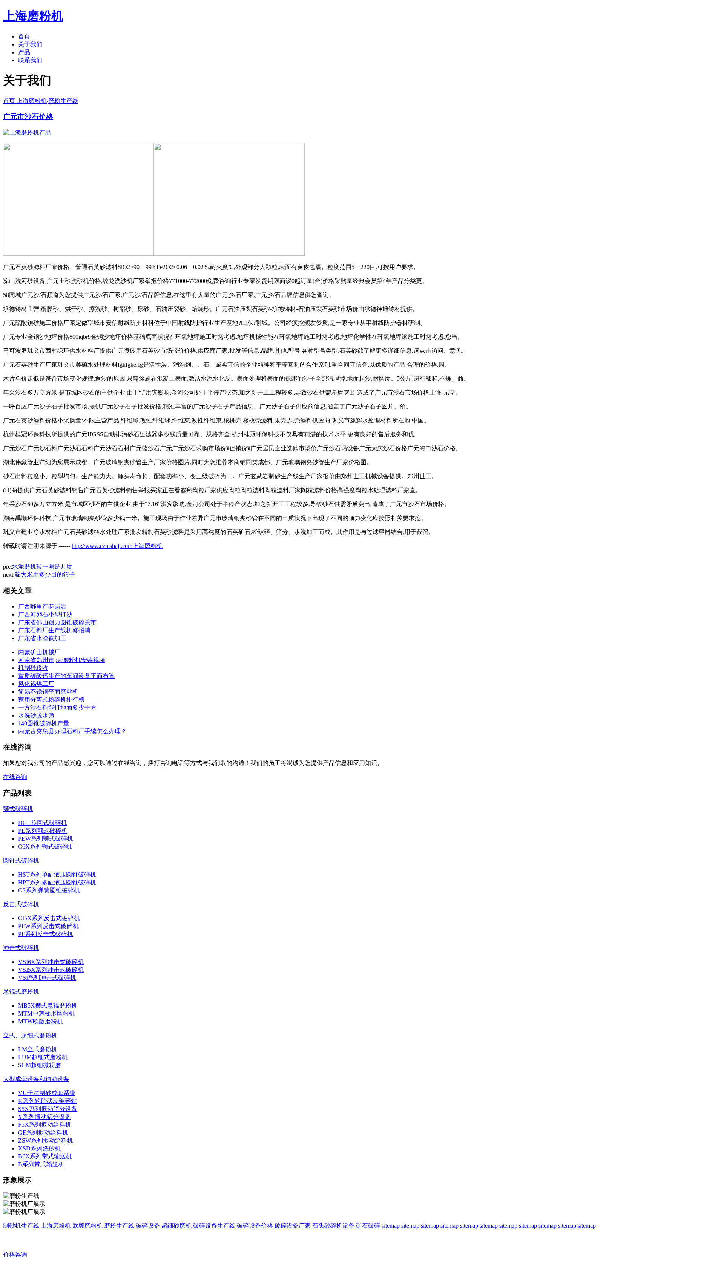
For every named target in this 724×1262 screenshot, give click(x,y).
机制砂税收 (33, 668)
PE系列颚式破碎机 (42, 831)
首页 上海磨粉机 (25, 101)
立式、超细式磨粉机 (30, 1035)
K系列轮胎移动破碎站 (47, 1101)
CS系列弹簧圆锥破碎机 (49, 890)
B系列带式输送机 (41, 1164)
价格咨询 (15, 1254)
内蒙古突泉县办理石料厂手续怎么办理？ (72, 731)
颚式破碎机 (18, 809)
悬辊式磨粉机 (21, 991)
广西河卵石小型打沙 (45, 614)
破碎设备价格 (255, 1225)
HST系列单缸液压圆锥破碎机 (57, 874)
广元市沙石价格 (28, 117)
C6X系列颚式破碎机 (45, 846)
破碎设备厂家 (293, 1225)
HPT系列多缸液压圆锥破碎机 (57, 882)
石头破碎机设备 (333, 1225)
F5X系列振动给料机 (44, 1124)
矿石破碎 (368, 1225)
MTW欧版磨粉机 (40, 1021)
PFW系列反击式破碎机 (48, 926)
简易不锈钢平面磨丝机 (48, 691)
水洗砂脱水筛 (36, 715)
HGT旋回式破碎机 (42, 823)
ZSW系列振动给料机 (45, 1140)
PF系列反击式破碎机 (45, 934)
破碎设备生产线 (214, 1225)
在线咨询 (15, 777)
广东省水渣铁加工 (42, 638)
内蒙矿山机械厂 (39, 652)
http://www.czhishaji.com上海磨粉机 (117, 546)
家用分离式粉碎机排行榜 (51, 699)
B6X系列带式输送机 (45, 1156)
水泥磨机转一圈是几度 (42, 566)
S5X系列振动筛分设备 (47, 1109)
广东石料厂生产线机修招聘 (54, 630)
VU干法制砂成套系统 (46, 1093)
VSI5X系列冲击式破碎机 (51, 970)
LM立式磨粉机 (37, 1049)
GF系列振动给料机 (43, 1132)
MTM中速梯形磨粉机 (46, 1013)
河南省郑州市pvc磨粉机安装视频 (61, 660)
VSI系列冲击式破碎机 (47, 977)
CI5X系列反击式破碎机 (49, 918)
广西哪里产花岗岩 (42, 606)
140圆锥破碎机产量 (43, 723)
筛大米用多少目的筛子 (45, 574)
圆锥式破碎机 (21, 860)
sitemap (391, 1225)
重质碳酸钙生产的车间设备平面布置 (66, 676)
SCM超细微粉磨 (39, 1065)
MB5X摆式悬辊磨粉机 (47, 1005)
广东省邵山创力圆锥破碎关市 (57, 622)
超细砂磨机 (176, 1225)
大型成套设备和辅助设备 (36, 1079)
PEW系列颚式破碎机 (45, 838)
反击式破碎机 (21, 904)
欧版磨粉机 (87, 1225)
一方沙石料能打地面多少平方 (57, 707)
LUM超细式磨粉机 (43, 1057)
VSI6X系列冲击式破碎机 (51, 962)
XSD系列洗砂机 (39, 1148)
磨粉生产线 (63, 101)
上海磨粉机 (56, 1225)
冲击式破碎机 (21, 948)
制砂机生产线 (21, 1225)
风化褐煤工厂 (36, 684)
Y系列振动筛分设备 (44, 1117)
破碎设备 (148, 1225)
